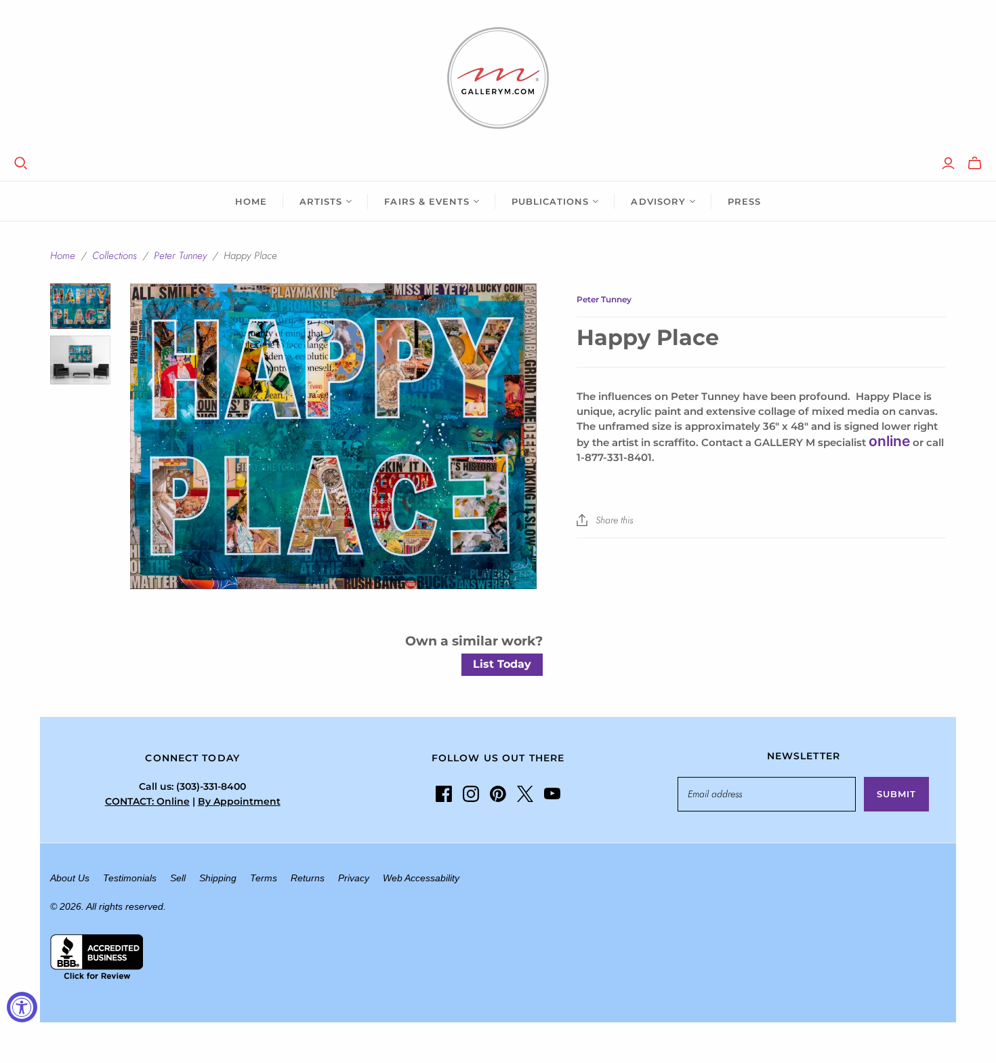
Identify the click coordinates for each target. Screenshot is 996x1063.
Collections (114, 255)
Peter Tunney (180, 255)
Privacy (353, 878)
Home (251, 201)
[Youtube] (552, 794)
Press (744, 201)
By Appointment (239, 801)
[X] (525, 794)
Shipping (217, 878)
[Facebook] (444, 794)
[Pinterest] (498, 794)
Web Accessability (421, 878)
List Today (502, 664)
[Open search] (21, 163)
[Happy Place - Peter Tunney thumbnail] (80, 306)
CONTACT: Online (147, 801)
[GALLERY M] (498, 78)
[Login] (948, 163)
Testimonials (130, 878)
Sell (178, 878)
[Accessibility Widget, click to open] (22, 1007)
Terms (263, 878)
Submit (896, 793)
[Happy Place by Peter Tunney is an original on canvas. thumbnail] (80, 360)
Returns (308, 878)
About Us (69, 878)
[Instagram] (471, 794)
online (889, 441)
